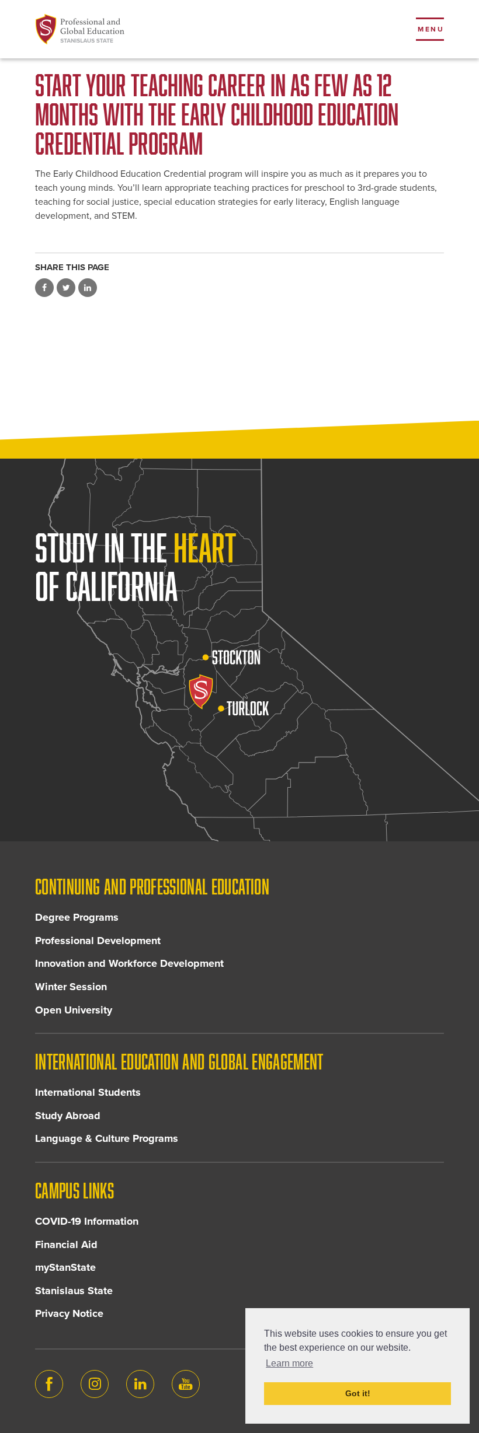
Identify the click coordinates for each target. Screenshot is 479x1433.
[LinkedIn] (140, 1384)
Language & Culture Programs (106, 1138)
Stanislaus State (74, 1290)
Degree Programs (77, 917)
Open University (73, 1010)
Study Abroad (67, 1115)
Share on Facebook (44, 287)
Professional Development (98, 940)
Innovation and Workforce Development (129, 963)
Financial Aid (66, 1244)
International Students (88, 1092)
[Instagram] (95, 1384)
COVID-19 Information (86, 1221)
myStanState (65, 1267)
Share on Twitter (66, 287)
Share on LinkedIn (87, 287)
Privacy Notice (69, 1313)
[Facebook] (49, 1384)
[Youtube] (186, 1384)
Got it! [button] (357, 1393)
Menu (431, 29)
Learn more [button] (289, 1363)
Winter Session (71, 986)
